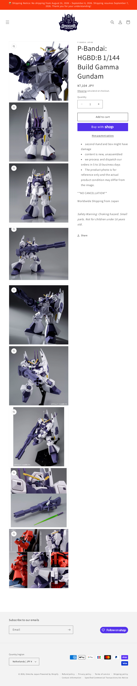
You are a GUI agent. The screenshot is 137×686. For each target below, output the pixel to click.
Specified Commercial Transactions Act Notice (106, 677)
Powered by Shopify (49, 674)
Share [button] (84, 235)
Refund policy (68, 674)
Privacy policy (84, 674)
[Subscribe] (69, 630)
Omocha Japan (33, 674)
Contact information (71, 677)
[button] (7, 22)
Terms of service (102, 674)
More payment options (103, 135)
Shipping (82, 90)
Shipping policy (120, 674)
